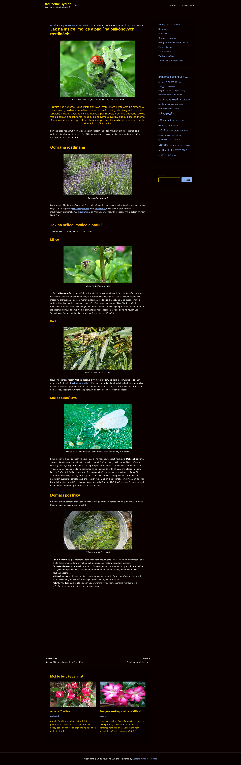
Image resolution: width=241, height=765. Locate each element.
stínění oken (162, 135)
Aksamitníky (84, 212)
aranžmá (163, 76)
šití (169, 155)
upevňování (162, 140)
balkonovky (177, 76)
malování (162, 95)
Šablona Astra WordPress (145, 758)
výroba (173, 145)
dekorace (171, 81)
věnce (179, 145)
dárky (180, 82)
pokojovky (179, 104)
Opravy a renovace (167, 38)
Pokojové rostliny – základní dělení (120, 711)
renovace (173, 125)
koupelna (162, 91)
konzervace (179, 87)
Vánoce (163, 144)
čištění (162, 155)
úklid (169, 150)
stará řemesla (181, 130)
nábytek (178, 95)
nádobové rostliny (170, 99)
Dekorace (163, 29)
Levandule (100, 208)
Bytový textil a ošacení (169, 24)
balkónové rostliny (80, 383)
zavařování (186, 145)
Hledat (161, 175)
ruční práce (165, 130)
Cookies (172, 5)
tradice (178, 135)
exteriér (171, 87)
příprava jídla (166, 120)
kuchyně (176, 91)
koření (169, 91)
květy (182, 91)
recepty (162, 125)
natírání (170, 95)
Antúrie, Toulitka (60, 711)
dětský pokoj (162, 87)
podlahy (162, 104)
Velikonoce (174, 139)
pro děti (176, 108)
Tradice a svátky (166, 56)
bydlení (187, 77)
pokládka (170, 104)
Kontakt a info (187, 5)
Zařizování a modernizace (170, 60)
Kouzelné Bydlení (58, 4)
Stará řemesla (164, 51)
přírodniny (180, 121)
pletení (186, 99)
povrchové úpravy (165, 108)
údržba (162, 150)
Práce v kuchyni (165, 47)
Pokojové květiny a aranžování (173, 42)
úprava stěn (180, 149)
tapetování (171, 135)
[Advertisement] (98, 618)
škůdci (174, 155)
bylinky (161, 82)
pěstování (54, 716)
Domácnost (163, 33)
